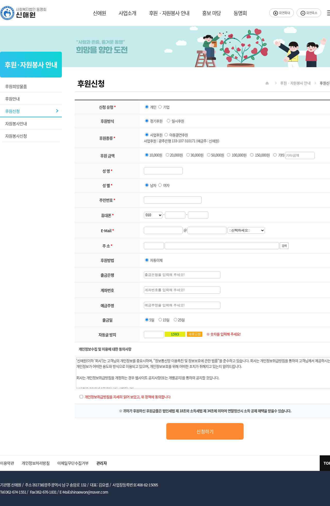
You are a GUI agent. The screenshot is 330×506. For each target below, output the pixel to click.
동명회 (240, 13)
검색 (284, 246)
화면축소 (311, 13)
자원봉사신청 (16, 136)
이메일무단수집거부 (73, 463)
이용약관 (7, 463)
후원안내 (12, 99)
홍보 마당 (211, 13)
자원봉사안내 (16, 123)
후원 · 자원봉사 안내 (169, 13)
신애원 (99, 13)
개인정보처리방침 (36, 463)
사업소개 (127, 13)
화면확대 (284, 13)
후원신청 (12, 111)
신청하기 (204, 431)
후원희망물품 (16, 86)
